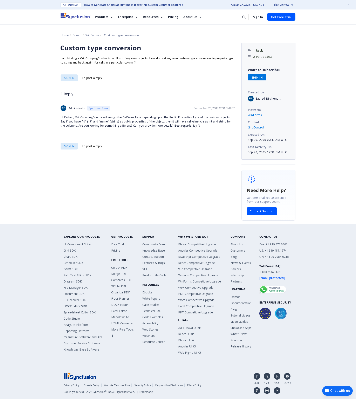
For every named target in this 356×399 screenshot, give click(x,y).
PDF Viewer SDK (75, 300)
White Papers (151, 298)
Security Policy (142, 385)
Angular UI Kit (187, 346)
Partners (236, 281)
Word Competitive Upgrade (196, 300)
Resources (151, 17)
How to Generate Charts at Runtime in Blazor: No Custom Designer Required (133, 5)
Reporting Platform (76, 331)
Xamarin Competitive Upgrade (198, 275)
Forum (77, 35)
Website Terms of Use (117, 385)
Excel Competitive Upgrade (196, 306)
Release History (241, 346)
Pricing (173, 17)
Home (65, 35)
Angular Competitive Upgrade (197, 250)
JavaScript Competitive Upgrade (199, 257)
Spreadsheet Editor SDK (80, 312)
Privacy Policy (71, 385)
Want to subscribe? (264, 70)
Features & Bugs (153, 263)
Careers (236, 269)
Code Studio (72, 318)
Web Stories (150, 329)
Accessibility (150, 323)
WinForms (92, 35)
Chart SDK (70, 257)
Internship (237, 275)
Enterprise (126, 17)
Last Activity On (260, 147)
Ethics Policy (194, 385)
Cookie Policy (92, 385)
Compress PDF (121, 280)
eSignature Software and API (83, 337)
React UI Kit (186, 334)
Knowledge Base (153, 250)
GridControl (256, 127)
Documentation (241, 303)
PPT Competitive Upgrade (195, 312)
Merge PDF (118, 274)
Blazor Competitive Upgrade (197, 244)
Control (253, 122)
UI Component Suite (77, 244)
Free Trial (117, 244)
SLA (145, 269)
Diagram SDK (73, 281)
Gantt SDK (71, 269)
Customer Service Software (82, 343)
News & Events (241, 263)
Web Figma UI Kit (189, 352)
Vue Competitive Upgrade (195, 269)
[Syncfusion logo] (75, 16)
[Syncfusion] (80, 376)
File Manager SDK (76, 288)
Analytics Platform (76, 325)
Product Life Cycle (154, 275)
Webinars (148, 336)
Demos (235, 297)
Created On (256, 135)
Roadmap (237, 340)
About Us (190, 17)
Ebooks (147, 292)
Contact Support (262, 211)
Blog (234, 257)
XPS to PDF (119, 286)
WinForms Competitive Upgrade (199, 281)
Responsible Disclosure (169, 385)
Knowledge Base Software (81, 349)
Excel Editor (119, 311)
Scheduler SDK (73, 263)
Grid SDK (70, 250)
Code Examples (152, 317)
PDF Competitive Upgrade (195, 294)
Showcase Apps (241, 328)
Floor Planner (120, 298)
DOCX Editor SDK (75, 306)
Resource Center (153, 342)
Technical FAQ (152, 311)
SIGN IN (69, 78)
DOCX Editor (119, 305)
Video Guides (239, 322)
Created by (256, 92)
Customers (238, 250)
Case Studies (150, 305)
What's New (239, 334)
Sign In (258, 17)
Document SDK (74, 294)
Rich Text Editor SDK (77, 275)
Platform (254, 110)
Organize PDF (120, 292)
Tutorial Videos (241, 315)
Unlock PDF (119, 268)
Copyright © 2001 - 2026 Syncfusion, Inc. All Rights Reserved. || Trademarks (108, 392)
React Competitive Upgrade (196, 263)
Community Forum (154, 244)
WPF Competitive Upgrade (195, 288)
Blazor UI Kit (186, 340)
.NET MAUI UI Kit (189, 328)
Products (102, 17)
